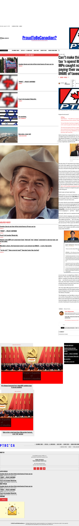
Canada (20, 83)
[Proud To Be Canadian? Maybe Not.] (9, 100)
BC (0, 243)
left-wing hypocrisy (69, 327)
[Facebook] (69, 325)
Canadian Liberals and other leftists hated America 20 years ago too (36, 64)
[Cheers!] (44, 468)
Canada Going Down (22, 135)
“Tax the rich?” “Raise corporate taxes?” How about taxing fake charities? (19, 250)
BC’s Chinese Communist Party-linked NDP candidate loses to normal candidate (16, 386)
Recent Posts (67, 309)
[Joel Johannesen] (60, 83)
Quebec (65, 77)
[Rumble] (38, 468)
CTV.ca (62, 117)
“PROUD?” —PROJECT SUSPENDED (27, 81)
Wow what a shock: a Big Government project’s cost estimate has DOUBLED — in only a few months (26, 246)
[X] (73, 325)
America (20, 65)
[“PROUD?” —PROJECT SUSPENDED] (9, 82)
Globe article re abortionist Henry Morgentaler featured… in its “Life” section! (18, 433)
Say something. (22, 116)
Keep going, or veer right (25, 134)
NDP (76, 327)
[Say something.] (9, 117)
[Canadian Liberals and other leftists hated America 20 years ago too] (9, 65)
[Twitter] (35, 468)
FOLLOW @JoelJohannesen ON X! (72, 320)
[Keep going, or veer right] (9, 135)
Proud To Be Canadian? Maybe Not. (27, 99)
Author (61, 309)
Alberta (2, 252)
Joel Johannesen (22, 118)
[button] (58, 50)
